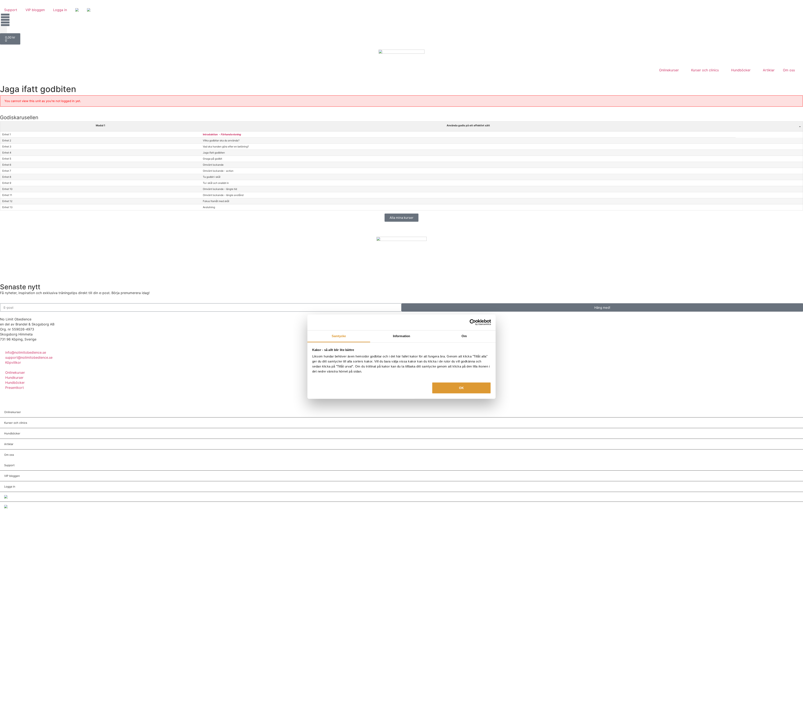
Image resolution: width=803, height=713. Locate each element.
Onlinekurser (669, 70)
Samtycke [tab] (339, 336)
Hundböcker (741, 70)
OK (461, 387)
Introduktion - (222, 134)
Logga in (60, 10)
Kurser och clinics (705, 70)
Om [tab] (464, 336)
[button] (3, 29)
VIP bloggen (35, 10)
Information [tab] (401, 336)
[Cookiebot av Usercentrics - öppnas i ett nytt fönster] (472, 322)
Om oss (789, 70)
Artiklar (769, 70)
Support (10, 10)
